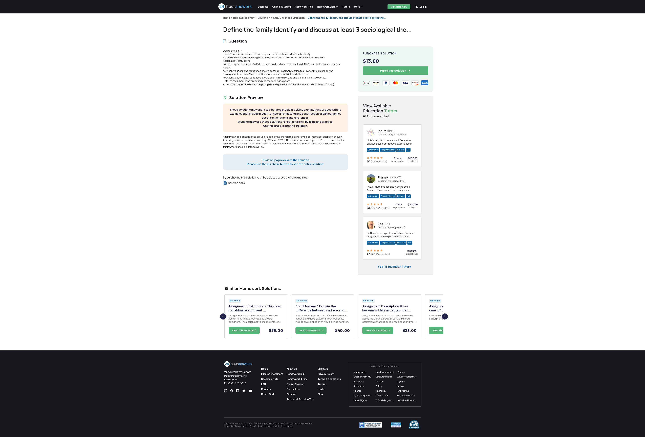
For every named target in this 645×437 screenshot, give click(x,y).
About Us (292, 368)
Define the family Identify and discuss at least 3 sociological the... (347, 17)
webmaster (243, 426)
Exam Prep (401, 242)
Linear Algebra (360, 400)
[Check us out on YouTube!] (250, 390)
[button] (358, 6)
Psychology (381, 390)
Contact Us (293, 389)
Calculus (380, 381)
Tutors (322, 384)
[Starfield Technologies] (370, 425)
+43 (408, 196)
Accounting (359, 386)
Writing (379, 386)
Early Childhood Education (289, 17)
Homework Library (244, 17)
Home (226, 17)
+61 (408, 150)
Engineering (403, 390)
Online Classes (295, 384)
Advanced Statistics (406, 376)
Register (266, 389)
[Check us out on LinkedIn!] (237, 390)
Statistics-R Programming (409, 400)
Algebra (401, 381)
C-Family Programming (386, 400)
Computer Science (388, 150)
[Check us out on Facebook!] (231, 390)
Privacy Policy (326, 373)
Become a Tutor (270, 379)
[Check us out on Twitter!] (243, 390)
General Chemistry (406, 395)
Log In (321, 389)
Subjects (323, 368)
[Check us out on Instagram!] (225, 390)
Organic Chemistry (362, 376)
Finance (357, 390)
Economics (359, 381)
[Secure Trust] (396, 425)
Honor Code (268, 394)
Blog (320, 394)
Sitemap (291, 394)
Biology (400, 386)
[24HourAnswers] (235, 6)
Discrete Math (382, 395)
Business (400, 150)
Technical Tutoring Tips (300, 399)
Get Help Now (399, 6)
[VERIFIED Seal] (414, 425)
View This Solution (243, 330)
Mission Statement (272, 373)
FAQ (263, 384)
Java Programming (384, 372)
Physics (400, 372)
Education (264, 17)
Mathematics (373, 150)
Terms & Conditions (329, 379)
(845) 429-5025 (237, 383)
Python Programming (364, 395)
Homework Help (296, 373)
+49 (409, 242)
